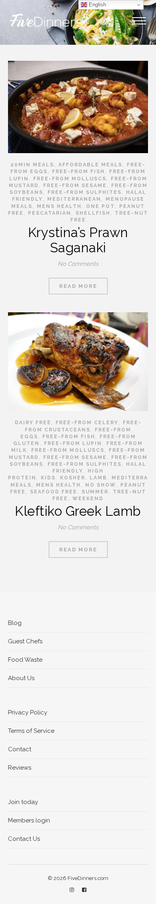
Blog (15, 623)
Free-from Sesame (75, 185)
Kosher (72, 478)
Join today (23, 802)
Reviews (19, 767)
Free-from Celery (87, 422)
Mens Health (59, 206)
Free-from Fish (78, 171)
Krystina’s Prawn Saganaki (78, 240)
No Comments (78, 263)
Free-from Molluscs (69, 179)
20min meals (32, 165)
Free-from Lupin (73, 443)
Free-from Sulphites (85, 192)
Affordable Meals (90, 165)
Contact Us (24, 838)
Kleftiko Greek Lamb (78, 511)
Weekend (88, 498)
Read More (78, 286)
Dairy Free (33, 422)
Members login (29, 820)
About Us (21, 678)
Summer (95, 492)
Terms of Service (31, 730)
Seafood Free (53, 492)
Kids (48, 478)
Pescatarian (49, 213)
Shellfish (93, 213)
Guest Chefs (25, 641)
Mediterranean (74, 199)
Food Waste (25, 659)
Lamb (98, 478)
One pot (100, 206)
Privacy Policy (27, 712)
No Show (100, 485)
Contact (19, 749)
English (96, 5)
